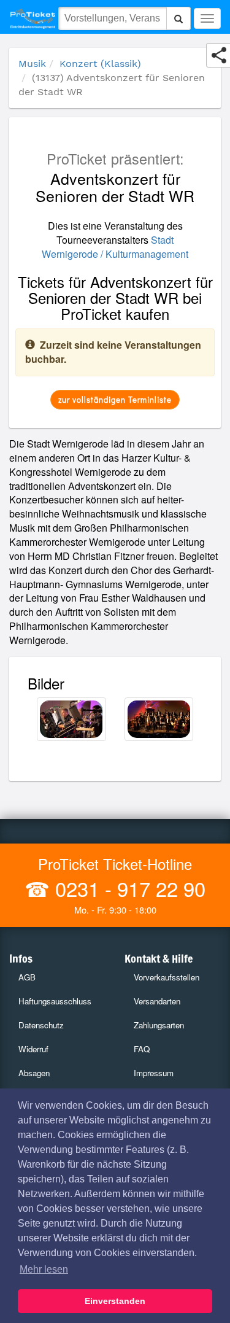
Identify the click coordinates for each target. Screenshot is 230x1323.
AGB (27, 977)
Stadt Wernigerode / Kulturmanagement (115, 247)
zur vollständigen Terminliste (115, 399)
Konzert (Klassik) (100, 63)
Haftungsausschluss (54, 1001)
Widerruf (33, 1049)
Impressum (154, 1073)
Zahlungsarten (159, 1025)
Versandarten (157, 1001)
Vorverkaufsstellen (166, 977)
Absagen (34, 1073)
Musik (32, 63)
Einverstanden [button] (115, 1301)
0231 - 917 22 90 (127, 888)
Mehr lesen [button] (44, 1269)
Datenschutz (41, 1025)
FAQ (142, 1049)
